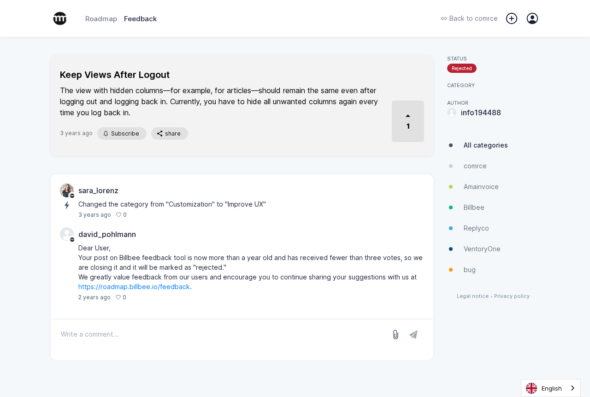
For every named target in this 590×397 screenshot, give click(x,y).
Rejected (462, 68)
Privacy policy (512, 296)
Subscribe (125, 133)
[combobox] (551, 388)
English (552, 388)
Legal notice (473, 296)
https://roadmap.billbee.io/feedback (134, 286)
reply (138, 297)
